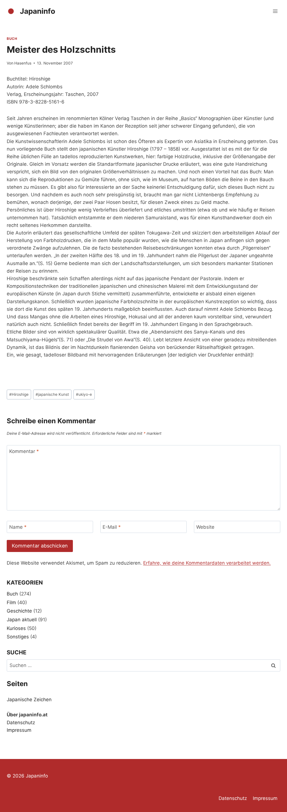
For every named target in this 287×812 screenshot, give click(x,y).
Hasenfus (22, 63)
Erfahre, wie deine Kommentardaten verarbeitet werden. (207, 563)
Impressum (19, 730)
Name (18, 527)
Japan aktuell (22, 619)
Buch (12, 38)
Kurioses (16, 628)
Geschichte (19, 611)
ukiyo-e (84, 394)
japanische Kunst (52, 394)
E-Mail (112, 527)
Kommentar (24, 451)
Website (205, 527)
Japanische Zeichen (29, 699)
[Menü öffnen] (275, 11)
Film (11, 602)
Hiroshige (19, 394)
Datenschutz (21, 722)
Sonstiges (18, 637)
